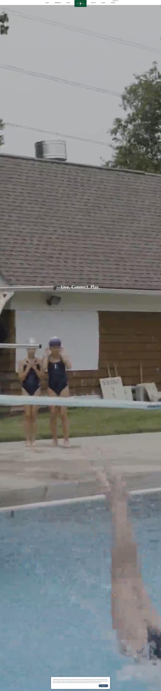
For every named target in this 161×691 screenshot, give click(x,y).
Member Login (115, 0)
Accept (103, 685)
